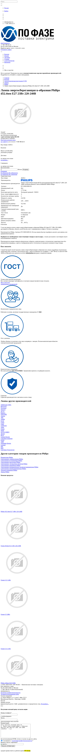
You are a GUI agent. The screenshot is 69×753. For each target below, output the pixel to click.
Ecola (2, 421)
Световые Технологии (7, 450)
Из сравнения (13, 174)
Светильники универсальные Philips (12, 459)
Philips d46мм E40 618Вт (8, 683)
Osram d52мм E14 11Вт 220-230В (11, 546)
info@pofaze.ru (5, 43)
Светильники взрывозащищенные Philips (13, 468)
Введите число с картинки (9, 742)
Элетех (3, 416)
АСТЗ (2, 411)
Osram (2, 429)
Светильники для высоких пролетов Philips (14, 464)
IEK (2, 446)
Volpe (2, 427)
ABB (2, 442)
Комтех (3, 413)
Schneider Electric (6, 443)
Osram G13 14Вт (6, 580)
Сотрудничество (9, 60)
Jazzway (3, 409)
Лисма (3, 434)
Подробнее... (45, 704)
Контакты (7, 62)
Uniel (2, 424)
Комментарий (5, 723)
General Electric (5, 437)
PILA (2, 435)
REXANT (4, 406)
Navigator (3, 408)
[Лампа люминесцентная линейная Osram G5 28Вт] (17, 613)
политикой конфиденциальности (22, 740)
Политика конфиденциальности (10, 692)
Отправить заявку (6, 49)
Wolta (2, 430)
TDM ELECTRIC (6, 405)
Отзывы (6, 59)
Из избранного (13, 173)
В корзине (4, 171)
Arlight (3, 419)
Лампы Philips (5, 472)
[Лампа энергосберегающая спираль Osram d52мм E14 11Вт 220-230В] (17, 544)
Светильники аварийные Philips (10, 465)
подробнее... (4, 160)
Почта (2, 718)
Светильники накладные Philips (10, 462)
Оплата (6, 56)
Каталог (6, 54)
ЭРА (2, 417)
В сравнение (5, 174)
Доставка (7, 57)
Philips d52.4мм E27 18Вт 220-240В (11, 511)
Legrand (3, 445)
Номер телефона (6, 713)
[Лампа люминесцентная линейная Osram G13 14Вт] (17, 578)
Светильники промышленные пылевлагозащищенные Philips (19, 467)
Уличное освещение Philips (9, 470)
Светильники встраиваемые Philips (11, 460)
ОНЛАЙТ (4, 414)
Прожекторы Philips (7, 457)
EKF (2, 448)
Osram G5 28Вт (5, 614)
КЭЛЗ (2, 440)
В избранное (5, 173)
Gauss (2, 422)
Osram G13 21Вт (6, 648)
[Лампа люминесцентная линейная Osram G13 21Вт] (17, 647)
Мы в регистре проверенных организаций (9, 283)
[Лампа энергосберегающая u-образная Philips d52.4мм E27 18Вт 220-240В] (17, 510)
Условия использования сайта (10, 694)
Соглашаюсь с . (18, 740)
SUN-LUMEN (5, 432)
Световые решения (6, 438)
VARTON (4, 425)
